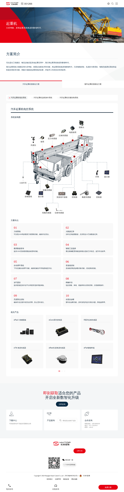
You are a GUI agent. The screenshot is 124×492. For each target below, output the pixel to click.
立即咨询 (62, 404)
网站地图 (74, 479)
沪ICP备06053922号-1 (71, 476)
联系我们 (50, 479)
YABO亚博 (86, 476)
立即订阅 (79, 451)
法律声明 (58, 479)
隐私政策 (66, 479)
